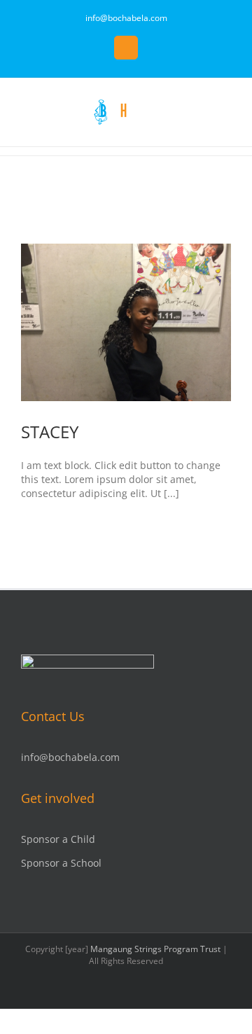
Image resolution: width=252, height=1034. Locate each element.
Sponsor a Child (58, 839)
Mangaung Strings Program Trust (155, 949)
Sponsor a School (61, 862)
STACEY (49, 431)
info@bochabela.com (126, 18)
